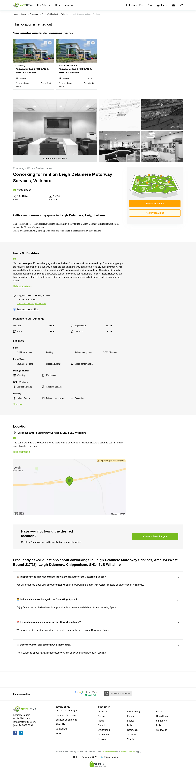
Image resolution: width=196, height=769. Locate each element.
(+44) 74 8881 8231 (23, 725)
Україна (131, 739)
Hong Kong (162, 716)
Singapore (161, 721)
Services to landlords (66, 720)
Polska (159, 711)
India (158, 725)
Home (15, 14)
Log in (164, 5)
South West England (50, 14)
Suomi (101, 725)
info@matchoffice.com (24, 722)
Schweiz (131, 734)
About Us (60, 724)
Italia (129, 725)
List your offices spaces (67, 715)
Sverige (102, 716)
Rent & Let (42, 5)
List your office (136, 5)
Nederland (103, 734)
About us (68, 5)
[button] (45, 43)
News (58, 733)
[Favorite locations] (181, 5)
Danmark (102, 711)
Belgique (102, 739)
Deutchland (104, 730)
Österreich (132, 730)
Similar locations (155, 203)
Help (57, 5)
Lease (23, 14)
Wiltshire (64, 14)
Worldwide (161, 730)
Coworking (34, 14)
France (130, 721)
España (131, 716)
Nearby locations (155, 213)
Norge (101, 721)
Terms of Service (127, 751)
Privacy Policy (109, 751)
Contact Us (61, 729)
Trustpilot (17, 679)
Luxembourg (133, 711)
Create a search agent (67, 710)
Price (150, 5)
